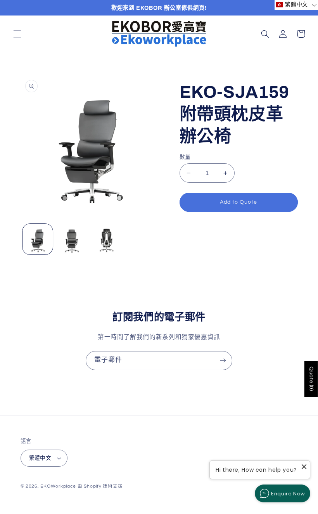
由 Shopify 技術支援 (100, 486)
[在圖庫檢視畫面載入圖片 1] (37, 239)
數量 (185, 157)
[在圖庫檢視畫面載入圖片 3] (106, 239)
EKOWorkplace (58, 486)
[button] (17, 34)
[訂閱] (223, 360)
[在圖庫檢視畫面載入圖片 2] (72, 239)
